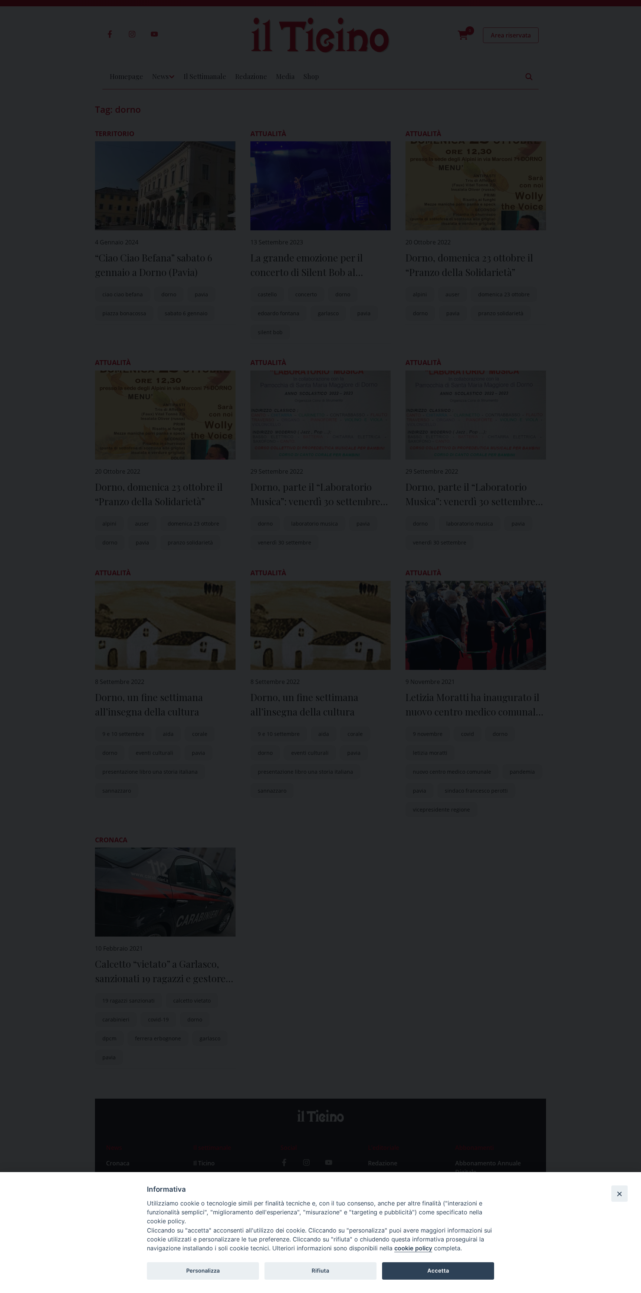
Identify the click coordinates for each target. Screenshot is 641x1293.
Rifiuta (320, 1270)
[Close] (619, 1193)
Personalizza (203, 1270)
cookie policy (413, 1248)
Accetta (438, 1270)
